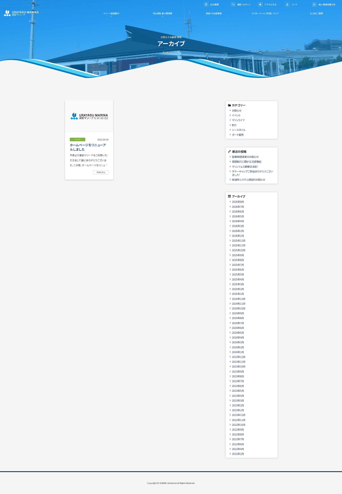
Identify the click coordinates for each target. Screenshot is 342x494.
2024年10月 (238, 308)
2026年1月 (238, 235)
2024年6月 (238, 327)
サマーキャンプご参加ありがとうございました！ (252, 173)
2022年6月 (238, 444)
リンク (294, 4)
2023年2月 (238, 405)
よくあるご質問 (316, 13)
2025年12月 (238, 240)
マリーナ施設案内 (111, 13)
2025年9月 (238, 255)
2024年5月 (238, 332)
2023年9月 (238, 371)
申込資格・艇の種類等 (162, 13)
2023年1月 (238, 410)
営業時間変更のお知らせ (245, 156)
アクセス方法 (270, 4)
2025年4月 (238, 279)
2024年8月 (238, 318)
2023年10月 (238, 366)
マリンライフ (238, 120)
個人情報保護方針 (327, 4)
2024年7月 (238, 323)
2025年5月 (238, 274)
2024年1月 (238, 352)
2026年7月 (238, 206)
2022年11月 (238, 419)
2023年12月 (238, 356)
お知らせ (236, 110)
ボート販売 (238, 134)
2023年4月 (238, 395)
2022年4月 (238, 449)
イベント (236, 115)
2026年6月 (238, 211)
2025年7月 (238, 264)
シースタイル (238, 129)
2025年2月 (238, 289)
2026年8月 (238, 201)
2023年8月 (238, 376)
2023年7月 (238, 381)
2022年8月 (238, 434)
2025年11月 (238, 245)
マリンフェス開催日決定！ (245, 166)
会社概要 (214, 4)
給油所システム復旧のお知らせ (248, 179)
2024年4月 (238, 337)
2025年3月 (238, 284)
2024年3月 (238, 342)
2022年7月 (238, 439)
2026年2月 (238, 230)
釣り (234, 125)
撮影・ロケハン (244, 4)
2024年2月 (238, 347)
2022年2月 (238, 453)
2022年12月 (238, 415)
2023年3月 (238, 400)
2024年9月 (238, 313)
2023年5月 (238, 390)
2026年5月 (238, 216)
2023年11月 (238, 361)
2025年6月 (238, 269)
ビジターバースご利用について (265, 13)
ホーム (165, 51)
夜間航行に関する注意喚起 (246, 161)
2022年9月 (238, 429)
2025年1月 (238, 293)
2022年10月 (238, 424)
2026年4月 (238, 221)
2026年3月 (238, 225)
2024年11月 (238, 303)
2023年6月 (238, 385)
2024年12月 (238, 298)
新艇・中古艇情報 (213, 13)
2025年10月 (238, 250)
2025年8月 (238, 260)
